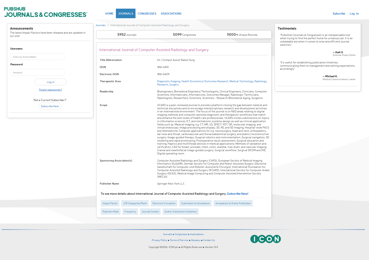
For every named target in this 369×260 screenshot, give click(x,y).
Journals (101, 25)
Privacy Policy (159, 240)
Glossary (195, 240)
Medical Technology (241, 81)
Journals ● (169, 234)
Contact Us (209, 240)
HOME (109, 13)
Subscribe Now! (237, 193)
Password (16, 64)
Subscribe (339, 13)
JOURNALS (125, 13)
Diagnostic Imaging (168, 81)
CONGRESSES (147, 13)
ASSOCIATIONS (171, 13)
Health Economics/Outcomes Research (204, 81)
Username (16, 48)
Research (162, 84)
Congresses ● (182, 234)
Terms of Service (179, 240)
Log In (354, 13)
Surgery (174, 84)
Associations (197, 234)
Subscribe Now (50, 106)
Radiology (260, 81)
